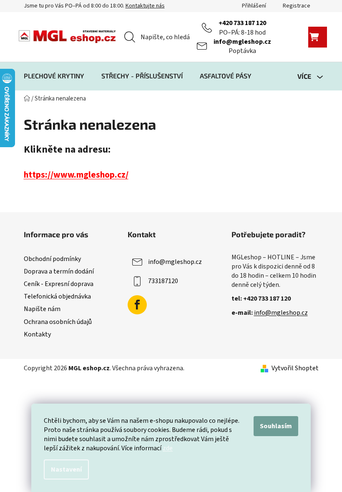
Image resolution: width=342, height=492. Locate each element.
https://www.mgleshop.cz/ (76, 174)
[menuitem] (54, 76)
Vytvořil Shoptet (295, 368)
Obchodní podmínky (52, 259)
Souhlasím (276, 426)
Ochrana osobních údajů (58, 321)
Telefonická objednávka (57, 296)
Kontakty (37, 334)
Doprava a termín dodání (59, 271)
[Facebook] (137, 304)
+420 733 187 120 (242, 23)
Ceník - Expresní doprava (58, 284)
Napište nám (42, 309)
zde (168, 448)
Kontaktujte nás (145, 6)
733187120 (163, 281)
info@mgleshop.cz (242, 41)
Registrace (296, 6)
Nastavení (66, 469)
